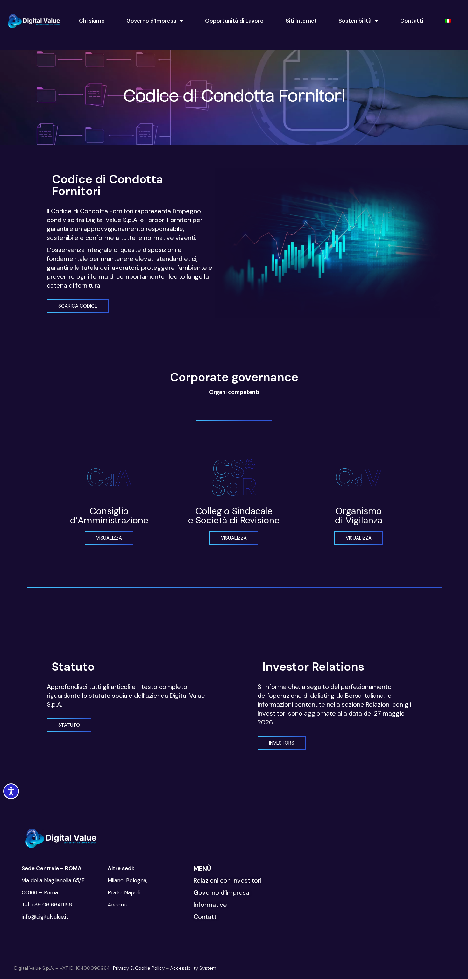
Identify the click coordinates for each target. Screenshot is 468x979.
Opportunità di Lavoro (234, 20)
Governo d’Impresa (151, 20)
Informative (210, 904)
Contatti (411, 20)
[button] (78, 306)
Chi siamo (92, 20)
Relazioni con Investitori (227, 880)
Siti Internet (301, 20)
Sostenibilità (355, 20)
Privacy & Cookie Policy (139, 968)
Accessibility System (193, 968)
